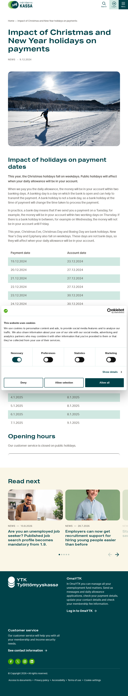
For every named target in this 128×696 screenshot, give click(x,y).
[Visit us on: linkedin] (32, 661)
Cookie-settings (92, 680)
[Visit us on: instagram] (25, 661)
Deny (23, 382)
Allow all (105, 382)
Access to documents (20, 680)
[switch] (48, 359)
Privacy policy (41, 680)
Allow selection (64, 382)
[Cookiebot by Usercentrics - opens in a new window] (109, 310)
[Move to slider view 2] (61, 554)
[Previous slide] (110, 555)
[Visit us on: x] (18, 661)
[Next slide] (117, 555)
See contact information (25, 650)
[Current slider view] (59, 554)
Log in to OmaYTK (79, 611)
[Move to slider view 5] (68, 554)
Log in (114, 6)
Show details (110, 371)
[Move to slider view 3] (64, 554)
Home (11, 21)
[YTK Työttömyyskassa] (20, 4)
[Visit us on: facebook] (11, 661)
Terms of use (74, 680)
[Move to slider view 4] (66, 554)
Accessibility (58, 680)
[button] (103, 4)
